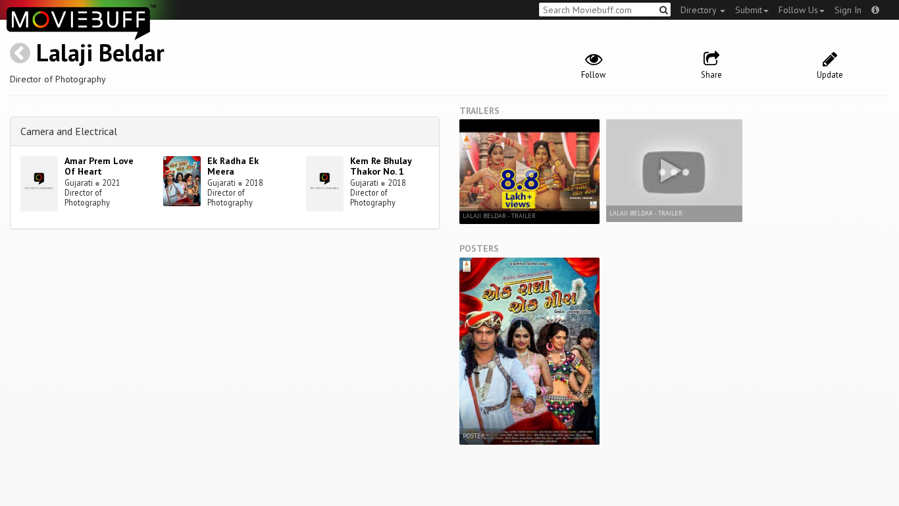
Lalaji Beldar (100, 52)
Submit (748, 10)
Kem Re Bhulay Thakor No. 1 (380, 166)
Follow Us (798, 10)
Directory (700, 10)
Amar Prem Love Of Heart (99, 166)
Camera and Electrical (68, 131)
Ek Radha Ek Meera (233, 166)
